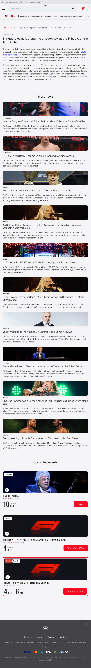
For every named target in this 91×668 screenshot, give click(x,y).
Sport (55, 16)
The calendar (35, 16)
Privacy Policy (57, 642)
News (39, 637)
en (3, 16)
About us (9, 642)
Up (86, 623)
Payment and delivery (25, 642)
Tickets (81, 504)
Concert (48, 16)
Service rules (42, 642)
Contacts (45, 647)
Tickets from (75, 548)
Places (51, 637)
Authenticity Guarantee (76, 642)
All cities (23, 16)
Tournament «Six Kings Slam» (71, 16)
